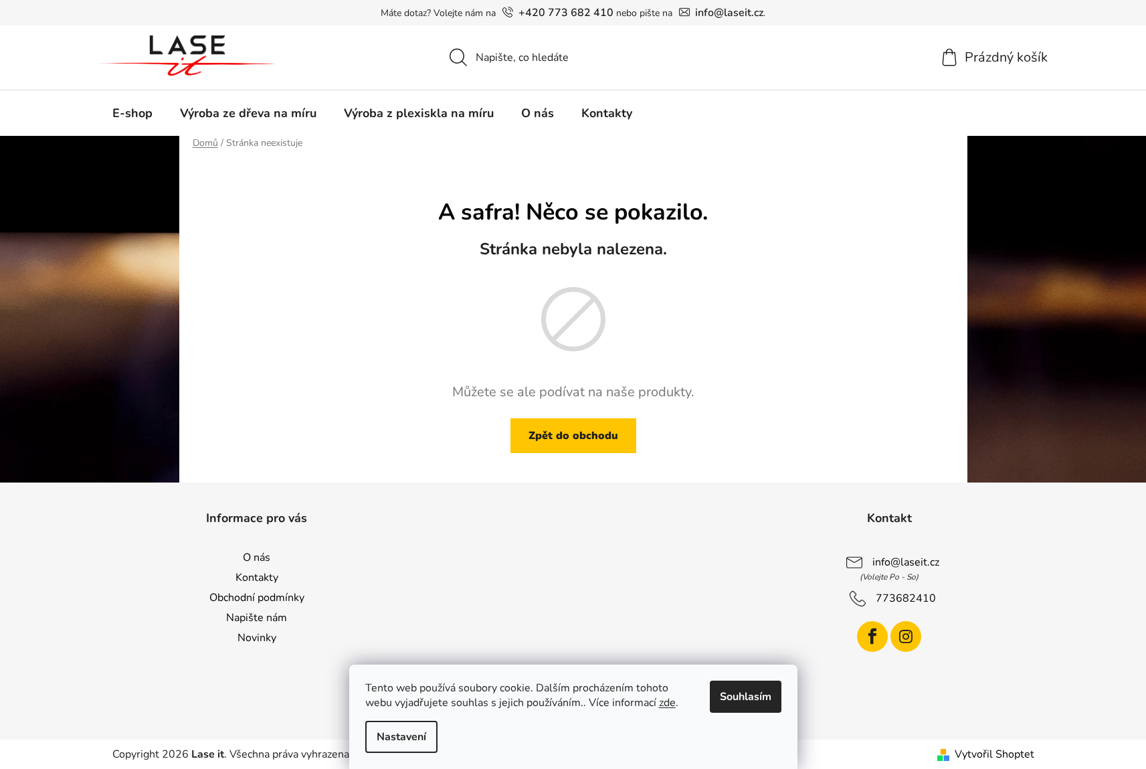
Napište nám (256, 617)
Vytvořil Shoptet (994, 754)
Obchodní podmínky (256, 597)
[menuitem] (132, 113)
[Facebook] (872, 636)
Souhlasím (745, 696)
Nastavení (401, 737)
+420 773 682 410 (565, 12)
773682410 (906, 598)
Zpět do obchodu (573, 435)
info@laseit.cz (729, 12)
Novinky (256, 637)
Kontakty (256, 577)
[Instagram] (905, 636)
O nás (256, 557)
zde (667, 702)
